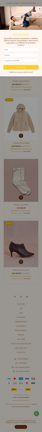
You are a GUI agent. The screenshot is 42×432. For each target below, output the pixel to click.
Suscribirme (21, 67)
